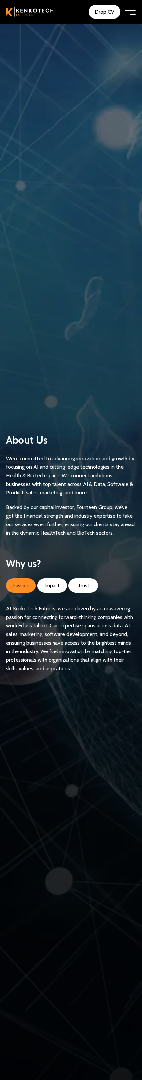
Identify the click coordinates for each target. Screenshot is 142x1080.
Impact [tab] (52, 585)
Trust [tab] (83, 585)
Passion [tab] (21, 585)
